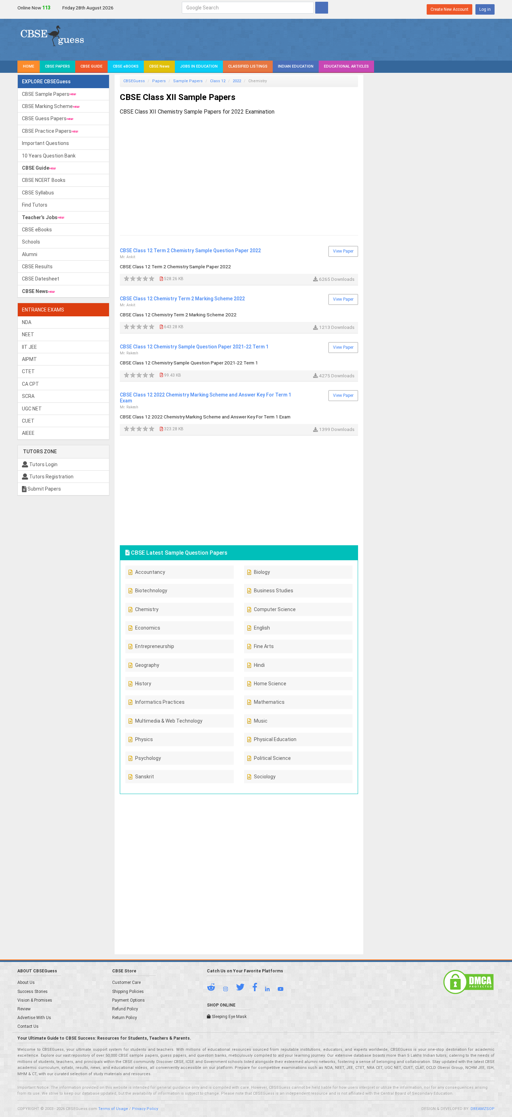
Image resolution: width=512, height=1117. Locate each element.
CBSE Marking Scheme (47, 106)
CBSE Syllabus (38, 192)
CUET (28, 421)
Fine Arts (264, 646)
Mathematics (269, 702)
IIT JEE (29, 347)
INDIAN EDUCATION (295, 66)
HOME (28, 66)
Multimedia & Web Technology (168, 721)
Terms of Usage (113, 1109)
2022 (237, 81)
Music (260, 721)
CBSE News (159, 66)
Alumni (29, 254)
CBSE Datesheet (40, 279)
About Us (26, 982)
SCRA (28, 396)
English (262, 628)
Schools (31, 242)
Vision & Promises (34, 1000)
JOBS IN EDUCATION (199, 66)
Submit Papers (43, 489)
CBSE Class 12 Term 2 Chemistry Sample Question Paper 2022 (190, 250)
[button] (214, 988)
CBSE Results (37, 266)
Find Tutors (34, 205)
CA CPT (30, 384)
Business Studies (273, 590)
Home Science (270, 683)
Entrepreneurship (154, 646)
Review (24, 1009)
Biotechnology (151, 590)
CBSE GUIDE (91, 66)
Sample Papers (188, 81)
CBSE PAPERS (57, 66)
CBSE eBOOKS (126, 66)
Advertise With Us (34, 1017)
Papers (159, 81)
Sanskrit (144, 776)
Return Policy (124, 1017)
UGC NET (32, 408)
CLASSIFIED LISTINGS (247, 66)
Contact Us (28, 1026)
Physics (144, 739)
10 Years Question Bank (49, 156)
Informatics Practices (160, 702)
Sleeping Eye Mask (229, 1016)
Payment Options (128, 1000)
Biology (262, 572)
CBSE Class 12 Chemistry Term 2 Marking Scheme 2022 (182, 298)
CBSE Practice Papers (46, 131)
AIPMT (29, 359)
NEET (28, 334)
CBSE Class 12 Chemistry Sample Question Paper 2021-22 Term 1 (194, 346)
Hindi (259, 665)
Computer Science (275, 609)
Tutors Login (42, 464)
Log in (485, 9)
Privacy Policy (145, 1109)
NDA (26, 322)
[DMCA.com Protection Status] (468, 981)
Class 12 (217, 81)
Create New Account (449, 9)
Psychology (148, 758)
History (143, 683)
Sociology (265, 776)
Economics (147, 628)
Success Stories (32, 991)
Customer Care (126, 982)
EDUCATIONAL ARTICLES (346, 66)
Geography (147, 665)
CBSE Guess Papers (44, 118)
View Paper (343, 251)
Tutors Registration (50, 476)
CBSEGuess (134, 81)
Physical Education (275, 739)
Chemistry (146, 609)
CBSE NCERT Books (43, 180)
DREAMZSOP (483, 1109)
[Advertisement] (239, 168)
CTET (28, 371)
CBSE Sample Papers (45, 94)
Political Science (272, 758)
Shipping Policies (128, 991)
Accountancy (150, 572)
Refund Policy (125, 1009)
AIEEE (28, 433)
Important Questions (45, 143)
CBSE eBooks (37, 229)
